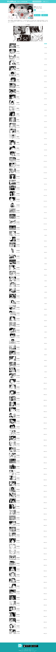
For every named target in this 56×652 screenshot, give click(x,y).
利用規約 (30, 650)
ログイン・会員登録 (24, 649)
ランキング (32, 649)
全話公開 (30, 649)
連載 (27, 649)
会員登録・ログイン (45, 1)
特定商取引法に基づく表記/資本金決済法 (23, 650)
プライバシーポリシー (34, 650)
